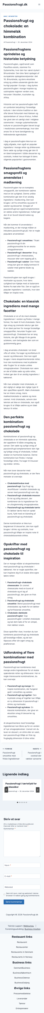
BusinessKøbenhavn (22, 973)
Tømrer (22, 1003)
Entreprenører (22, 1008)
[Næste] (37, 790)
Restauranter (22, 947)
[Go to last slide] (6, 790)
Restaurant (22, 942)
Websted (9, 887)
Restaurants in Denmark (22, 952)
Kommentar (10, 829)
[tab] (17, 802)
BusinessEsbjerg (22, 983)
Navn (8, 865)
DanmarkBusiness (22, 968)
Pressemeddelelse (22, 993)
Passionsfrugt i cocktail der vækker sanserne (33, 754)
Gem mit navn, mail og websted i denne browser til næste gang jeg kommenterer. (23, 894)
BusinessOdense (22, 978)
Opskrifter (12, 16)
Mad (5, 16)
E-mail (8, 876)
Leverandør (22, 998)
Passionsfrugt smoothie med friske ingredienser (11, 754)
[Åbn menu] (39, 4)
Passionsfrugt (10, 42)
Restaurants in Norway (22, 957)
